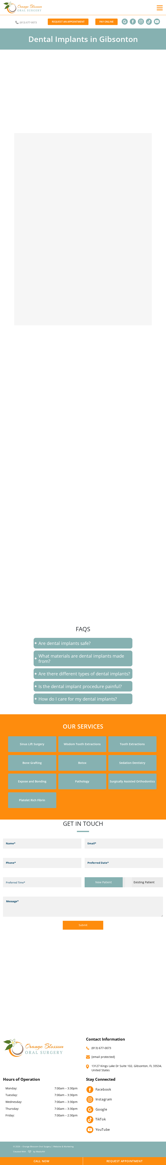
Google (101, 1109)
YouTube (103, 1129)
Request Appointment (124, 1161)
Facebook (103, 1089)
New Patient (103, 882)
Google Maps (88, 616)
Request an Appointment (68, 21)
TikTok (100, 1119)
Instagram (104, 1099)
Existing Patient (144, 882)
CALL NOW (41, 1161)
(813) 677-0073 (28, 22)
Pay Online (106, 21)
